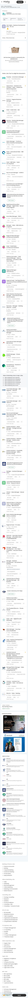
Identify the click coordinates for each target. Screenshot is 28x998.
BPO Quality (7, 975)
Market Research (8, 890)
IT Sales (6, 933)
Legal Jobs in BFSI (8, 965)
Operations (7, 945)
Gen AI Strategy (8, 993)
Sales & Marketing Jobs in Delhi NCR (12, 380)
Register (20, 2)
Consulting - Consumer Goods (11, 906)
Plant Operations (8, 950)
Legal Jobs (5, 956)
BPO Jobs (4, 971)
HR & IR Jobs (5, 910)
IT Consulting (7, 929)
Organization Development (11, 918)
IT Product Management (10, 935)
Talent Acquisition (8, 916)
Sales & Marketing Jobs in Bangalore (12, 379)
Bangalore (20, 32)
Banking (6, 868)
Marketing (6, 883)
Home (2, 6)
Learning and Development (11, 919)
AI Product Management (10, 989)
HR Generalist (7, 912)
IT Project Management (10, 928)
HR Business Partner (9, 914)
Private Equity (7, 873)
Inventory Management (10, 948)
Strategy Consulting (9, 897)
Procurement (7, 946)
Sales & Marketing (7, 6)
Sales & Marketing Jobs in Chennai (12, 383)
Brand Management (9, 885)
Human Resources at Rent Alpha (13, 14)
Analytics (6, 900)
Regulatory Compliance (10, 958)
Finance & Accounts (9, 866)
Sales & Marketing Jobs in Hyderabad (13, 382)
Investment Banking (9, 871)
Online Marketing (8, 887)
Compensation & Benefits (10, 921)
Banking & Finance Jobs (8, 864)
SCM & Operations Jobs (8, 941)
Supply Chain (7, 943)
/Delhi (23, 32)
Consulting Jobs (6, 894)
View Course (11, 200)
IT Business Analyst (8, 936)
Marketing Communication (11, 889)
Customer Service (8, 983)
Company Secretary (9, 962)
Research (6, 899)
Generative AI (7, 991)
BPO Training (7, 981)
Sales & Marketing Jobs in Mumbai (12, 377)
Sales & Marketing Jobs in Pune (11, 385)
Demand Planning (8, 952)
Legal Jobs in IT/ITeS (9, 967)
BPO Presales (7, 977)
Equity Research (8, 875)
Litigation (6, 960)
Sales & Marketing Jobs (8, 879)
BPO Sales (6, 979)
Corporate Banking (8, 870)
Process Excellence (8, 902)
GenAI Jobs (5, 987)
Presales (6, 931)
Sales (5, 881)
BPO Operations (8, 974)
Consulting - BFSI (8, 904)
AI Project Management (10, 994)
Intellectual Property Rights (10, 964)
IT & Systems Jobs (7, 925)
